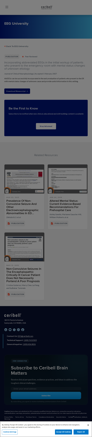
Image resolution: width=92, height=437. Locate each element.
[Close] (88, 425)
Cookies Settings (9, 432)
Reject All (81, 432)
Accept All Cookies (63, 432)
